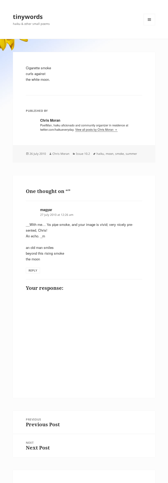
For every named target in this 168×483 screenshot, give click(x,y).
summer (131, 154)
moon (110, 154)
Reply (32, 270)
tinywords (28, 17)
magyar (46, 209)
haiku (100, 154)
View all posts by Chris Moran (94, 129)
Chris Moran (60, 154)
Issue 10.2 (83, 154)
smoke (119, 154)
